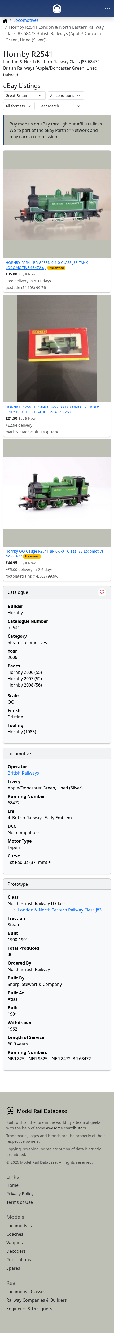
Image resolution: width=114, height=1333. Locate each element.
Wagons (14, 1243)
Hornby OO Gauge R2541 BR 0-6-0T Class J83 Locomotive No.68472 (55, 553)
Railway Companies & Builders (36, 1300)
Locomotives (26, 20)
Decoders (16, 1251)
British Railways (23, 773)
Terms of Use (19, 1202)
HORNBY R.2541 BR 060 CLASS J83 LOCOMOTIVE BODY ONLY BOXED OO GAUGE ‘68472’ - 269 (53, 409)
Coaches (14, 1234)
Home (12, 1185)
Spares (13, 1268)
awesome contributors (66, 1127)
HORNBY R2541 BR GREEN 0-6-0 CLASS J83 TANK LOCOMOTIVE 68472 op (47, 265)
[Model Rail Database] (57, 8)
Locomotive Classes (26, 1291)
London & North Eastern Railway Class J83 (60, 910)
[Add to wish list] (102, 592)
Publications (18, 1260)
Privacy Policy (19, 1194)
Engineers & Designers (29, 1308)
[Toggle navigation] (107, 8)
